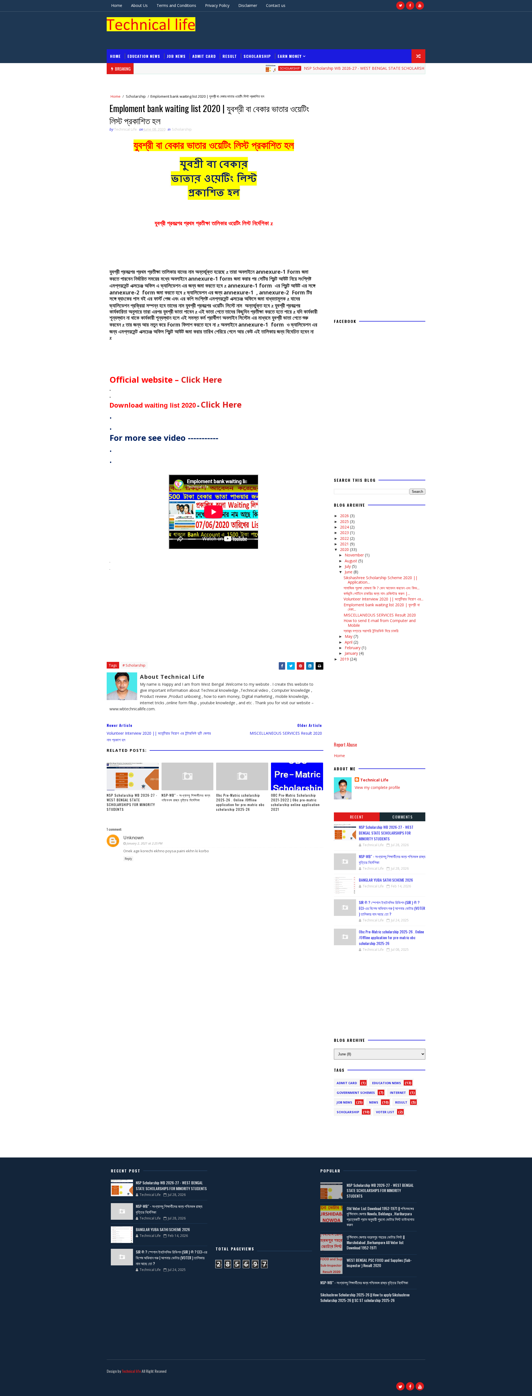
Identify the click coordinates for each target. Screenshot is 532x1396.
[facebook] (410, 5)
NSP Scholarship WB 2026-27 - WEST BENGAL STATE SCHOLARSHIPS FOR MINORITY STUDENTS (361, 68)
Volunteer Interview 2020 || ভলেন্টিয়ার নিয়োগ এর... (383, 599)
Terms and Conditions (176, 5)
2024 (345, 527)
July (348, 566)
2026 (345, 515)
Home (116, 5)
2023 (345, 532)
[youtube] (420, 5)
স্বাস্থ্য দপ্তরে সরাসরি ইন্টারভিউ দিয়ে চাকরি (371, 630)
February (353, 647)
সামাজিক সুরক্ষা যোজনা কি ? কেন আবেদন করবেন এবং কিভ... (382, 587)
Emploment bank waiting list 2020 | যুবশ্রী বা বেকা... (382, 607)
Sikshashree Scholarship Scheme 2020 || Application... (381, 580)
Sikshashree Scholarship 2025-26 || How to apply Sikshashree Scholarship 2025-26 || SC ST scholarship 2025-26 (365, 1297)
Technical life (132, 1371)
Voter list (385, 1112)
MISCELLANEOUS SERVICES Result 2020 (380, 615)
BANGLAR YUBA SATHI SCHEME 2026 (386, 880)
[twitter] (400, 5)
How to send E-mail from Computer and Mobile (380, 623)
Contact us (275, 5)
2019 (345, 659)
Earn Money (289, 56)
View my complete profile (377, 787)
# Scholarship (133, 665)
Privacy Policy (217, 5)
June (349, 571)
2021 (345, 544)
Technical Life (374, 780)
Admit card (204, 56)
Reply (128, 859)
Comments (402, 817)
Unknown (133, 838)
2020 (345, 549)
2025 (345, 521)
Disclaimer (247, 5)
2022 (345, 538)
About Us (139, 5)
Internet (398, 1093)
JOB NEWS (176, 56)
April (349, 642)
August (351, 560)
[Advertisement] (324, 30)
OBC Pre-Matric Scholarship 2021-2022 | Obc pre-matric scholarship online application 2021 (295, 802)
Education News (143, 56)
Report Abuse (345, 744)
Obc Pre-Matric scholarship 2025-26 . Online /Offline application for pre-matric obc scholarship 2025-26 (240, 802)
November (355, 555)
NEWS (373, 1102)
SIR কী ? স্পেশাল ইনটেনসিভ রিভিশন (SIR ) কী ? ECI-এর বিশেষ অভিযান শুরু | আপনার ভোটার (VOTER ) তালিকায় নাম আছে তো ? (392, 908)
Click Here (201, 379)
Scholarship (257, 56)
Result (229, 56)
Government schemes (356, 1093)
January (352, 653)
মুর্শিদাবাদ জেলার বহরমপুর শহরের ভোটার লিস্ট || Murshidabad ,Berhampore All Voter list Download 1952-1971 (376, 1242)
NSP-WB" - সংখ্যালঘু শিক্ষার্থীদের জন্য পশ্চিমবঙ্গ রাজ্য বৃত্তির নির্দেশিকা (186, 797)
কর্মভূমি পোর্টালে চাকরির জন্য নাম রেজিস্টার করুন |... (377, 593)
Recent (357, 817)
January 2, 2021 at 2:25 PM (144, 843)
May (349, 636)
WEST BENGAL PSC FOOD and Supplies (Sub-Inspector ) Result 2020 (379, 1262)
